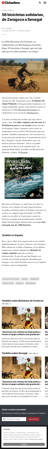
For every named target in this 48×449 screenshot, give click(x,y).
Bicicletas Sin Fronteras (28, 109)
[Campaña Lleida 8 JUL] (24, 178)
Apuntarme (33, 419)
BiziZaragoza (32, 112)
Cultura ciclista (7, 10)
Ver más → (6, 304)
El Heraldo (23, 152)
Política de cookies (36, 439)
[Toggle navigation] (45, 3)
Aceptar (24, 444)
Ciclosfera (8, 28)
